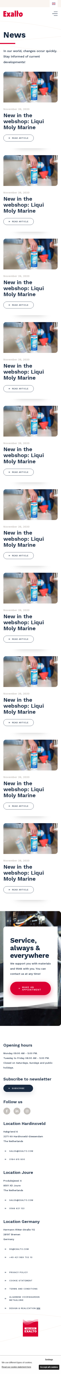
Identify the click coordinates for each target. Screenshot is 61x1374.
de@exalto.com (19, 1249)
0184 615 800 (17, 1159)
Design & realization (24, 1308)
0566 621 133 (17, 1208)
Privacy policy (18, 1272)
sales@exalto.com (21, 1151)
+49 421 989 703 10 (21, 1257)
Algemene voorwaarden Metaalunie (24, 1298)
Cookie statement (21, 1280)
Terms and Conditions (23, 1289)
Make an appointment (31, 988)
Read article (20, 138)
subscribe (18, 1088)
